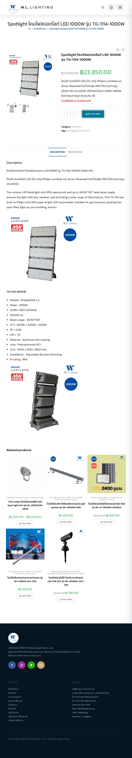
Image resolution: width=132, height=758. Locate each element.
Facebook (76, 716)
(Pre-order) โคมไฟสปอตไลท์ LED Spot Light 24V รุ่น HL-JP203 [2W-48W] (25, 505)
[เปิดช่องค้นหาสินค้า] (103, 7)
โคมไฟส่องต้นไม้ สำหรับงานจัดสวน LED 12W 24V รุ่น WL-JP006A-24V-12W (66, 581)
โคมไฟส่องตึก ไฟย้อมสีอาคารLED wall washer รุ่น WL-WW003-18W (66, 505)
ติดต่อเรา (12, 708)
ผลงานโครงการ (14, 697)
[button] (49, 56)
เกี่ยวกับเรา (12, 705)
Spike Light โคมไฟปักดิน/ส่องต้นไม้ (66, 571)
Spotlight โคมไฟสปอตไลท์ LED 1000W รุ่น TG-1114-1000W (77, 28)
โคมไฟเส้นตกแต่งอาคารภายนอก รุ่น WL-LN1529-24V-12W (25, 579)
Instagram (86, 716)
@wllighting (83, 712)
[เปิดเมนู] (120, 7)
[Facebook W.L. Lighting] (12, 665)
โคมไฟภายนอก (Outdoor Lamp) (30, 497)
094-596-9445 (82, 697)
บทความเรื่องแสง (15, 701)
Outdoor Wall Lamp (67, 497)
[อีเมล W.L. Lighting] (41, 665)
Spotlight (76, 126)
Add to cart (93, 114)
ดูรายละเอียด (25, 523)
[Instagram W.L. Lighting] (21, 665)
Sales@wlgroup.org (86, 708)
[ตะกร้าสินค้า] (111, 7)
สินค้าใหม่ (12, 693)
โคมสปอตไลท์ (83, 130)
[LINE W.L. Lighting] (31, 665)
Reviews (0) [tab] (75, 152)
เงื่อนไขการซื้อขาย (15, 720)
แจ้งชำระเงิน (13, 712)
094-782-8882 (82, 701)
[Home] (29, 28)
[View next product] (123, 49)
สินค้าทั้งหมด (13, 689)
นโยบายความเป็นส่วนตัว (18, 716)
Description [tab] (57, 152)
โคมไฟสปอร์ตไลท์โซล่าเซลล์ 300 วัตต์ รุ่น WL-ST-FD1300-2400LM (106, 505)
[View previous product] (117, 49)
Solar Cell (95, 497)
